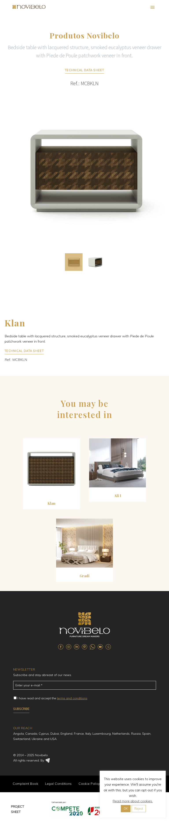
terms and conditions (72, 698)
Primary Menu (152, 7)
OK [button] (126, 808)
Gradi (84, 575)
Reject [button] (138, 808)
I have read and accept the (52, 698)
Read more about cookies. (133, 801)
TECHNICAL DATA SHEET (84, 70)
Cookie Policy (89, 784)
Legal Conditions (58, 784)
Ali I (117, 495)
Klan (51, 503)
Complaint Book (25, 784)
